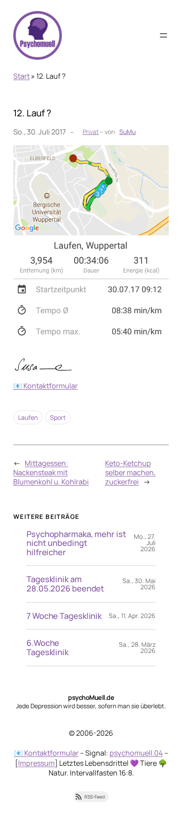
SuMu (127, 131)
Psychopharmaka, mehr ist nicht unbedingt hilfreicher (76, 543)
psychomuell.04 (136, 753)
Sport (58, 417)
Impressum (36, 763)
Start (21, 76)
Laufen (28, 417)
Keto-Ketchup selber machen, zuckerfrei (130, 472)
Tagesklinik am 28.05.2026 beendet (65, 584)
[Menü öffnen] (163, 35)
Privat (91, 131)
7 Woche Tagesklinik (64, 616)
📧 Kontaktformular (45, 386)
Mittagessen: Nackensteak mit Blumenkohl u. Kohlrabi (51, 472)
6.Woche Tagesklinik (47, 647)
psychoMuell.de (91, 697)
